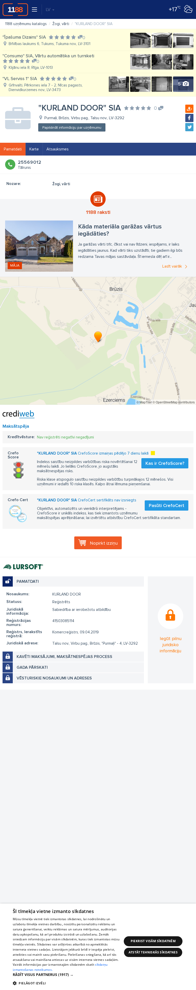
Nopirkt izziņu (104, 543)
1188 (15, 9)
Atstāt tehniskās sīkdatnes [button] (153, 952)
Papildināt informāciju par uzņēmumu (71, 127)
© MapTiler (144, 402)
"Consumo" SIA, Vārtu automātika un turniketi (48, 56)
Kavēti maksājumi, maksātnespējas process (64, 656)
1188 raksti (98, 212)
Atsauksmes (57, 149)
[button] (67, 974)
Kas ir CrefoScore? (164, 463)
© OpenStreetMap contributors (174, 402)
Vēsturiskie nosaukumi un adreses (54, 678)
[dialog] (98, 947)
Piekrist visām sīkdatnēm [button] (153, 941)
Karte (34, 149)
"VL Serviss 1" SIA (20, 78)
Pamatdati (13, 149)
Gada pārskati (32, 667)
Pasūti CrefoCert (166, 505)
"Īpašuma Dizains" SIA (24, 37)
